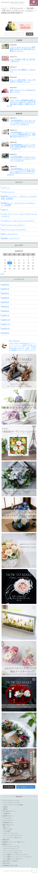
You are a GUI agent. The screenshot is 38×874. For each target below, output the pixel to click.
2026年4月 (5, 302)
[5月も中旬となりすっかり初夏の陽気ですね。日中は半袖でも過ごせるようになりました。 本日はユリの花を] (19, 478)
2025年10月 (5, 328)
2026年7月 (5, 289)
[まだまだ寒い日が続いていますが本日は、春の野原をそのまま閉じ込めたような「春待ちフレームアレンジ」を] (19, 622)
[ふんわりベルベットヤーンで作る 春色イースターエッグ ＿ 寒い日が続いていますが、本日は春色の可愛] (19, 658)
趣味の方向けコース (8, 825)
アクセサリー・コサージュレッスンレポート (18, 220)
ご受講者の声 (6, 813)
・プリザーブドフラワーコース (10, 833)
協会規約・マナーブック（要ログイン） (14, 842)
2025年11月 (5, 324)
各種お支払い (6, 839)
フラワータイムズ (8, 820)
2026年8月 (5, 284)
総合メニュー (33, 4)
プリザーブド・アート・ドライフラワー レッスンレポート (19, 215)
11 (10, 263)
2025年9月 (5, 333)
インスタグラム (7, 818)
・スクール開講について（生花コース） (12, 859)
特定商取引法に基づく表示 (10, 865)
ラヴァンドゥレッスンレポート (13, 225)
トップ (3, 8)
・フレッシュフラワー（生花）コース (12, 837)
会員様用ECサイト (8, 822)
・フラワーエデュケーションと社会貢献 (12, 805)
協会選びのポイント (8, 816)
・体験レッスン (6, 827)
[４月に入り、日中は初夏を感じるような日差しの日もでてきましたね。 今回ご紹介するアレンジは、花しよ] (19, 514)
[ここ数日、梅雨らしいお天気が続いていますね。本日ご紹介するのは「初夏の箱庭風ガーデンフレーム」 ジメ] (19, 443)
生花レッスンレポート (9, 234)
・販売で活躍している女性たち (10, 861)
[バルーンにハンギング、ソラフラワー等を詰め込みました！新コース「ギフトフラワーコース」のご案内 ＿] (19, 730)
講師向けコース (7, 844)
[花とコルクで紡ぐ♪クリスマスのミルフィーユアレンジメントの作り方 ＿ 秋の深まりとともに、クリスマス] (19, 765)
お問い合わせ (6, 863)
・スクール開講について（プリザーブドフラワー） (15, 854)
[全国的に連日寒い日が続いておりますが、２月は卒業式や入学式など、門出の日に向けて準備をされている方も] (19, 586)
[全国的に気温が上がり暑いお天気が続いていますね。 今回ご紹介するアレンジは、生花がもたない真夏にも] (19, 407)
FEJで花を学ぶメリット (9, 811)
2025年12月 (5, 320)
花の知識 (30, 8)
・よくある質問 (6, 831)
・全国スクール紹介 (7, 829)
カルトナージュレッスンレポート (13, 229)
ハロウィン (5, 187)
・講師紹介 (5, 809)
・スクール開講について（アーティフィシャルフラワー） (17, 857)
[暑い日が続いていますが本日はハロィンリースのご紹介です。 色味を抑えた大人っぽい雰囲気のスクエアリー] (19, 371)
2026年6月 (5, 293)
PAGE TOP (19, 796)
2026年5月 (5, 298)
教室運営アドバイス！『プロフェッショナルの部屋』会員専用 (19, 197)
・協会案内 (5, 807)
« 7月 (2, 274)
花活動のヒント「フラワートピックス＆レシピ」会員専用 (18, 204)
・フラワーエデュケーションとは (10, 846)
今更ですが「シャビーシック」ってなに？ (18, 10)
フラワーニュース (16, 8)
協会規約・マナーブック (10, 238)
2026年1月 (5, 315)
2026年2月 (5, 311)
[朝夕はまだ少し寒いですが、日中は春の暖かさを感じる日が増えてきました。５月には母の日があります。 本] (19, 550)
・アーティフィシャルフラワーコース (12, 835)
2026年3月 (5, 306)
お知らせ (4, 209)
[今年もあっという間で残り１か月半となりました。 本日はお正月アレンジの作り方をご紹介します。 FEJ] (19, 694)
